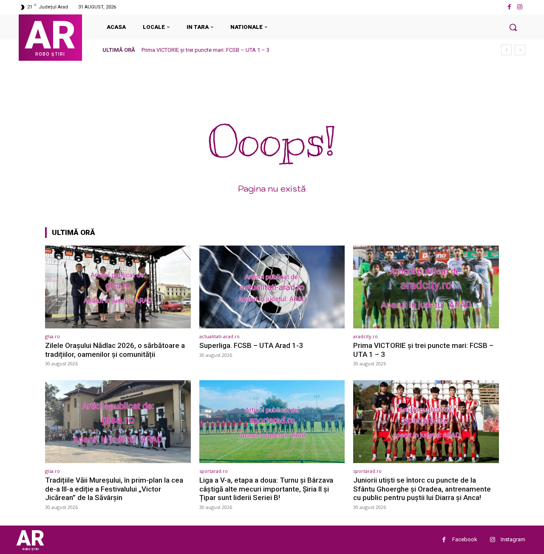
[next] (520, 50)
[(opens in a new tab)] (118, 287)
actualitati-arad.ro (219, 336)
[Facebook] (509, 7)
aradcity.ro (365, 336)
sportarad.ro (213, 471)
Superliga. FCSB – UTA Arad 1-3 (251, 345)
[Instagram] (520, 7)
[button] (513, 27)
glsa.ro (52, 336)
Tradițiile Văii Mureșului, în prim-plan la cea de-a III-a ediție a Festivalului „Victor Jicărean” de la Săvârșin (114, 489)
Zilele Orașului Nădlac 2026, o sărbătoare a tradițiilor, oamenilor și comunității (115, 349)
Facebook (464, 539)
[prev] (506, 50)
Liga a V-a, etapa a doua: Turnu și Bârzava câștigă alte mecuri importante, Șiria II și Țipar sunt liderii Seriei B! (266, 489)
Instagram (513, 539)
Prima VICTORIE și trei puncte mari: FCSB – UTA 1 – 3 (205, 50)
